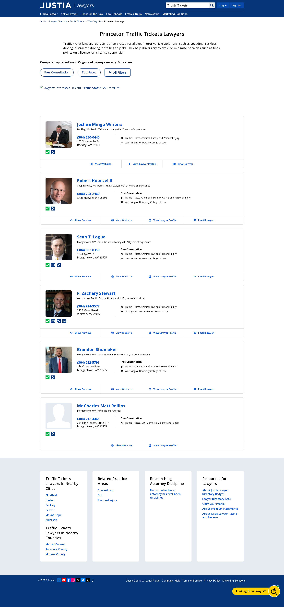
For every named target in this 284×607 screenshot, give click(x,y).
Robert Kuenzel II (94, 180)
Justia (43, 21)
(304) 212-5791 (88, 362)
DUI (100, 495)
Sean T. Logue (91, 237)
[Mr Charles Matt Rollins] (59, 416)
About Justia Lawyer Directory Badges (215, 492)
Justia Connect (134, 580)
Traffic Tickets (77, 21)
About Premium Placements (220, 509)
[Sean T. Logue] (59, 247)
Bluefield (51, 495)
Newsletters (152, 14)
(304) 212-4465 (88, 419)
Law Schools (114, 14)
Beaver (50, 510)
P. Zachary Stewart (96, 293)
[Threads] (78, 580)
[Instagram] (73, 580)
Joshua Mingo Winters (99, 124)
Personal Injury (107, 500)
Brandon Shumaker (97, 349)
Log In (223, 5)
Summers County (56, 549)
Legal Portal (152, 580)
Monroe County (56, 554)
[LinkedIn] (59, 580)
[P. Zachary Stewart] (59, 303)
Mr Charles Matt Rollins (101, 406)
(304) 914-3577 (88, 306)
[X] (88, 580)
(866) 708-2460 (88, 193)
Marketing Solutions (175, 14)
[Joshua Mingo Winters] (59, 134)
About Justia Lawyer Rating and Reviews (219, 515)
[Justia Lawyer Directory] (55, 5)
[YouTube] (64, 580)
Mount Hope (54, 515)
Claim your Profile (213, 504)
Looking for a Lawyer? (251, 591)
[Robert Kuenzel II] (59, 191)
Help (177, 580)
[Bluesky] (83, 580)
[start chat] (274, 591)
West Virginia (94, 21)
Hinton (50, 500)
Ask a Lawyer (69, 14)
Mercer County (55, 544)
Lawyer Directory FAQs (217, 499)
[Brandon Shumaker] (59, 360)
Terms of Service (192, 580)
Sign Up (236, 5)
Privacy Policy (212, 580)
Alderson (51, 520)
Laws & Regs (133, 14)
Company (167, 580)
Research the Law (92, 14)
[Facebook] (69, 580)
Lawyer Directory (58, 21)
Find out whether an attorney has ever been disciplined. (165, 494)
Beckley (50, 505)
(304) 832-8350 (88, 250)
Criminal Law (106, 490)
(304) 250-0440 (88, 137)
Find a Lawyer (49, 14)
